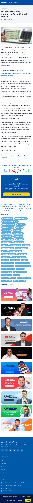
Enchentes (18, 236)
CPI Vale (17, 230)
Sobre (2, 466)
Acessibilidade (7, 218)
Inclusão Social (7, 248)
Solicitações (6, 275)
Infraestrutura (21, 248)
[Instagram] (9, 171)
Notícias (4, 9)
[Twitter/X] (19, 171)
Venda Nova (6, 281)
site (25, 63)
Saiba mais (28, 496)
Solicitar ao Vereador (7, 472)
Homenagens (15, 245)
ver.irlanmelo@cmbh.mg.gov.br (12, 485)
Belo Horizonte (7, 227)
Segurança (6, 272)
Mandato (3, 469)
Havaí (4, 245)
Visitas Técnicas (19, 281)
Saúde (5, 157)
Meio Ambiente (19, 156)
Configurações (11, 500)
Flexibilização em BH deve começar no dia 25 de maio (25, 206)
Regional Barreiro (22, 263)
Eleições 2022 (17, 233)
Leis (4, 251)
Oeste (5, 260)
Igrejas (26, 245)
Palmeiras (15, 260)
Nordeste (22, 254)
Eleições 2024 (6, 236)
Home (2, 460)
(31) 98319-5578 (7, 491)
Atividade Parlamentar (9, 221)
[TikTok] (23, 171)
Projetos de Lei (7, 263)
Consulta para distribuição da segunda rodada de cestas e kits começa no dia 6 (8, 207)
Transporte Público (8, 278)
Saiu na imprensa (8, 269)
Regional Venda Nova (23, 266)
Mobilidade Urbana (8, 254)
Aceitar (28, 500)
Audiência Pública (8, 224)
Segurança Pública (20, 272)
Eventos (19, 239)
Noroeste (5, 257)
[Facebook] (5, 171)
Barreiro (20, 224)
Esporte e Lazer (7, 239)
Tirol (16, 275)
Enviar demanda (16, 194)
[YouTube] (14, 171)
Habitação (11, 156)
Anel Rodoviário (20, 218)
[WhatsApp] (28, 171)
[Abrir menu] (29, 2)
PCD (24, 260)
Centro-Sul (6, 230)
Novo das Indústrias (19, 257)
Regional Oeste (7, 266)
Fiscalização (6, 242)
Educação (5, 156)
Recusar (20, 500)
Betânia (19, 227)
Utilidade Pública (24, 278)
